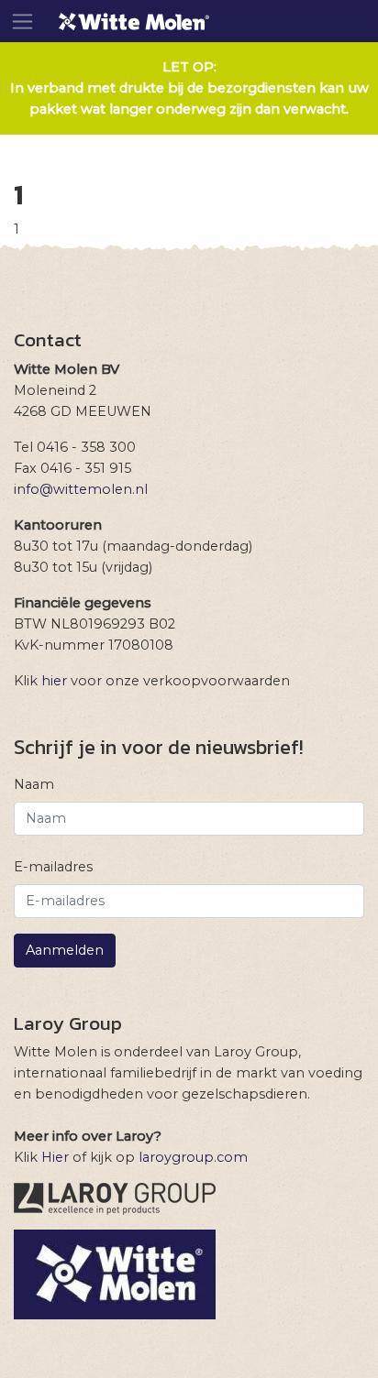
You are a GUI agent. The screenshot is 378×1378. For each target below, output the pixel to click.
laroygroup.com (193, 1157)
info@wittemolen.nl (81, 489)
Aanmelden (65, 950)
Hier (55, 1157)
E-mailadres (53, 867)
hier (54, 681)
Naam (34, 784)
